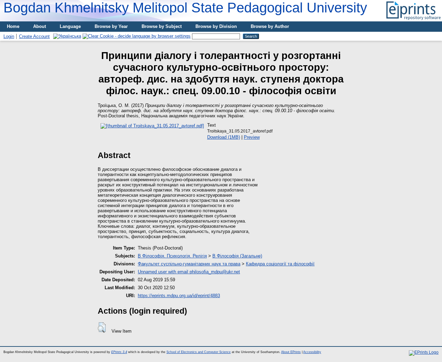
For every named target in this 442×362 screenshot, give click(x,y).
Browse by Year (111, 26)
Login (8, 36)
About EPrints (291, 352)
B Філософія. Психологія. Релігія (172, 255)
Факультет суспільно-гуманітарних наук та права (189, 263)
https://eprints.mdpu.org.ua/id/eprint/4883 (179, 295)
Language (70, 26)
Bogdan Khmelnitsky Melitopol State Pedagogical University (185, 7)
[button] (102, 327)
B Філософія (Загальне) (237, 255)
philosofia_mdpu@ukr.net (215, 271)
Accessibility (312, 352)
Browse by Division (216, 26)
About (39, 26)
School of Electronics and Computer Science (198, 352)
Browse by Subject (162, 26)
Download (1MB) (223, 137)
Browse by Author (270, 26)
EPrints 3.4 (119, 352)
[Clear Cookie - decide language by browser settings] (137, 36)
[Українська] (67, 36)
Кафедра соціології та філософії (280, 263)
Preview (252, 137)
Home (13, 26)
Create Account (34, 36)
